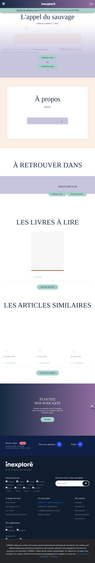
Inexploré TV (80, 506)
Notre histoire (11, 502)
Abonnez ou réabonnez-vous (27, 10)
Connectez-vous (47, 66)
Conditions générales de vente (49, 510)
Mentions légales (44, 515)
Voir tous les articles (47, 373)
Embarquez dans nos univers (16, 515)
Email (73, 444)
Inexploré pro (80, 519)
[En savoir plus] (83, 554)
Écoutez (47, 419)
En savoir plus (47, 132)
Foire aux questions (47, 444)
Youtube (30, 485)
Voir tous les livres (47, 287)
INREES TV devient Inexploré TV (51, 502)
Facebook (40, 485)
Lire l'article (10, 363)
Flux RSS (36, 491)
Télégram (20, 485)
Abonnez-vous (47, 58)
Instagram (10, 485)
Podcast (26, 491)
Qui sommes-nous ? (13, 506)
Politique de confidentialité (47, 506)
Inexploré (78, 502)
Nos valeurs (10, 510)
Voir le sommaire (77, 194)
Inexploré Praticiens (82, 515)
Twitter (9, 491)
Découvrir (38, 277)
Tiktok (18, 491)
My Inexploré (80, 510)
